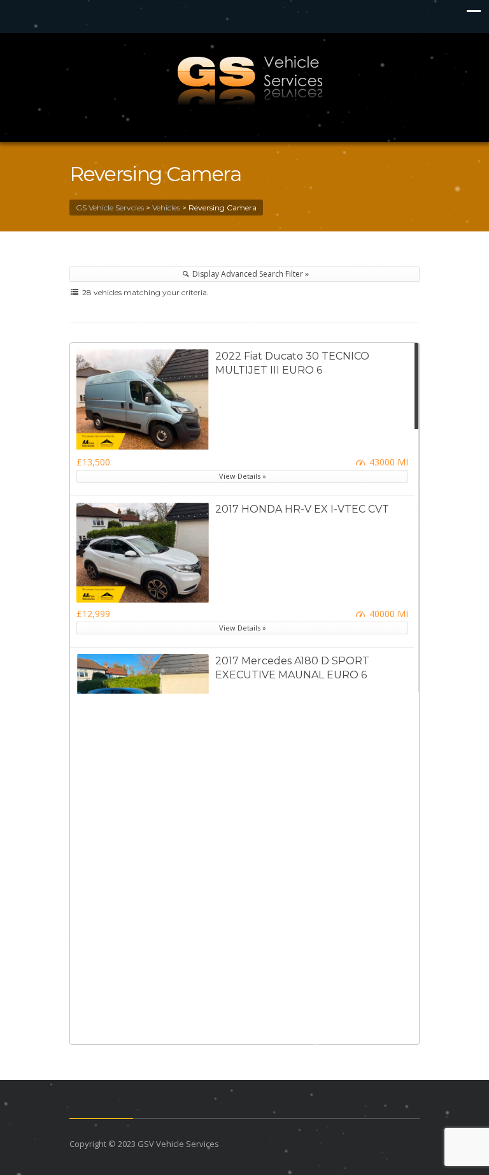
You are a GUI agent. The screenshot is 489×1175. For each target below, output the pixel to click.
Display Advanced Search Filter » (249, 273)
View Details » (242, 476)
